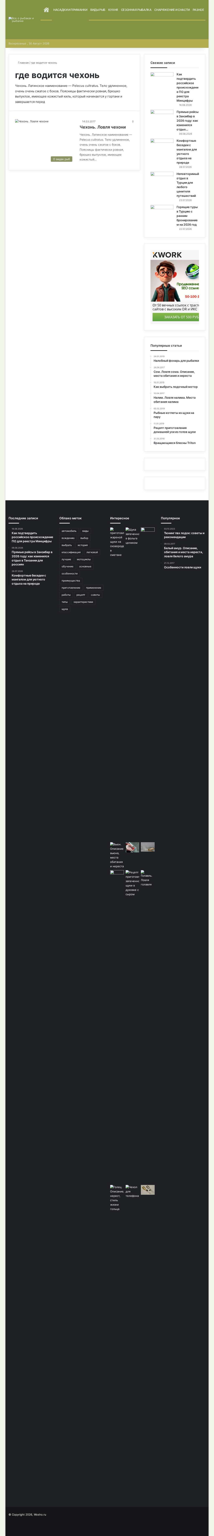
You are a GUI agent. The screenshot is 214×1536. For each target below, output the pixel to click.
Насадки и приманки (70, 9)
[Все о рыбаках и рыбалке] (25, 19)
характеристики (83, 601)
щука (65, 609)
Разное (198, 9)
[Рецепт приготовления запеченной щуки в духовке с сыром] (132, 1026)
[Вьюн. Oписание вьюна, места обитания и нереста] (117, 855)
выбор (84, 538)
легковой (92, 552)
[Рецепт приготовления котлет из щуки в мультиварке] (117, 1026)
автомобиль (69, 530)
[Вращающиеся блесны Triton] (148, 1190)
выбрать (67, 545)
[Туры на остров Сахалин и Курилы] (148, 684)
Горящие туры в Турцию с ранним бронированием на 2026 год (187, 215)
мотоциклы (84, 559)
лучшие (66, 559)
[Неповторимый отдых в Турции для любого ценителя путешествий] (161, 179)
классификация (71, 552)
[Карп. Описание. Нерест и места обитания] (148, 847)
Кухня (113, 9)
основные (85, 566)
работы (66, 594)
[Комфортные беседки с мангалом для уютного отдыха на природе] (161, 146)
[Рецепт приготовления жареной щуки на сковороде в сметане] (117, 684)
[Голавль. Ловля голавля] (148, 878)
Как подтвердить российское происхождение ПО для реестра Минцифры (187, 87)
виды (85, 530)
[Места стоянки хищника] (132, 847)
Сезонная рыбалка (136, 9)
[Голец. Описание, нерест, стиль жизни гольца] (117, 1198)
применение (93, 587)
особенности (70, 573)
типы (65, 601)
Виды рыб (97, 9)
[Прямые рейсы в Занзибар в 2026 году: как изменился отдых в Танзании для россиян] (161, 117)
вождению (68, 538)
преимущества (71, 580)
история (83, 545)
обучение (67, 566)
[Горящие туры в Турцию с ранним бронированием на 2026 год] (161, 213)
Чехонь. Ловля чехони (103, 127)
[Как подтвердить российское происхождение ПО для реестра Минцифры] (161, 80)
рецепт (80, 594)
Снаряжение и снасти (172, 9)
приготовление (71, 587)
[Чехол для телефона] (132, 1341)
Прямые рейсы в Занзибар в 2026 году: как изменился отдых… (188, 120)
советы (95, 594)
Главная (23, 62)
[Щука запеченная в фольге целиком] (132, 684)
